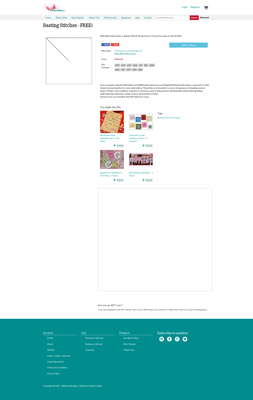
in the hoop (175, 117)
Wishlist (51, 350)
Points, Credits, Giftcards (58, 355)
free (167, 117)
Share (106, 45)
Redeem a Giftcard (93, 344)
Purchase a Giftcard (94, 338)
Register (195, 7)
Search (194, 17)
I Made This (93, 17)
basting (160, 117)
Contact (147, 17)
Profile (50, 338)
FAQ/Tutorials (110, 17)
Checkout (89, 350)
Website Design (87, 386)
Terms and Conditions (57, 367)
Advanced (204, 17)
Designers (126, 17)
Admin (99, 386)
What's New (61, 17)
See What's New (131, 338)
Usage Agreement (55, 361)
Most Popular (77, 17)
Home (48, 17)
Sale (137, 17)
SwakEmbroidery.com (65, 9)
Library (50, 344)
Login (185, 7)
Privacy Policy (53, 373)
